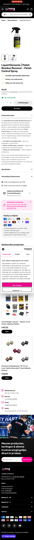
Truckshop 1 (11, 532)
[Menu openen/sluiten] (2, 9)
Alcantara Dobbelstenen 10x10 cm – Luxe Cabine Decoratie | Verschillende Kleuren (16, 368)
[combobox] (17, 14)
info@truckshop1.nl (11, 405)
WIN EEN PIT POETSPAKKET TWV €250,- (16, 4)
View (7, 331)
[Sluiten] (30, 202)
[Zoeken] (30, 14)
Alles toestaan (17, 285)
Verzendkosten (13, 92)
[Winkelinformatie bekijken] (29, 193)
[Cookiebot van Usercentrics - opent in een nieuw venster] (24, 249)
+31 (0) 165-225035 (11, 399)
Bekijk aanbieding (11, 208)
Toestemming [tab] (6, 254)
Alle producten (12, 20)
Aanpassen (15, 290)
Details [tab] (17, 254)
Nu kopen (17, 108)
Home (3, 20)
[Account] (28, 9)
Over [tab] (27, 254)
